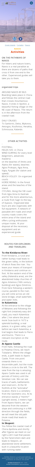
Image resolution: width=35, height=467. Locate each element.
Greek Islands (10, 45)
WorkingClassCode (24, 464)
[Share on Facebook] (20, 39)
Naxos (27, 45)
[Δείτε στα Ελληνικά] (14, 39)
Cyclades (20, 45)
